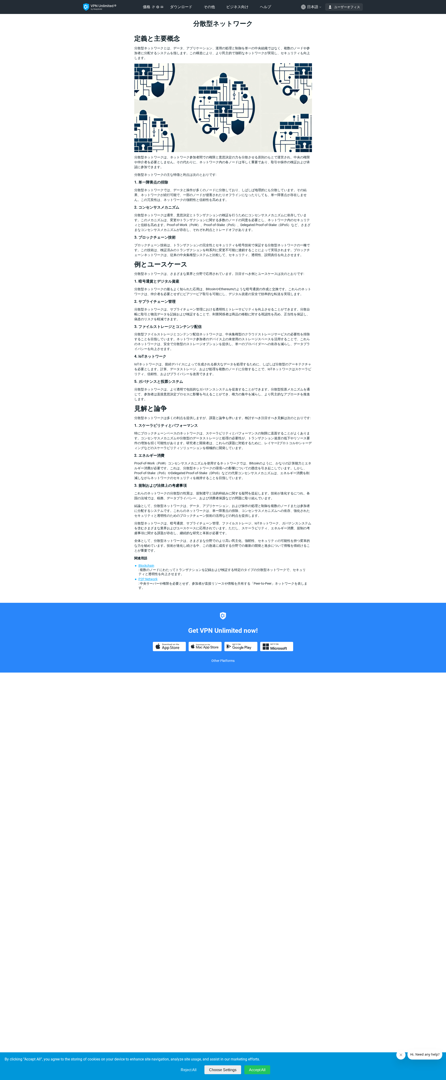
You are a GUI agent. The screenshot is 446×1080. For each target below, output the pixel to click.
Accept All (257, 1070)
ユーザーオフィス (347, 7)
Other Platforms (223, 661)
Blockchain (146, 565)
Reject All (189, 1070)
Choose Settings (222, 1070)
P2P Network (147, 579)
